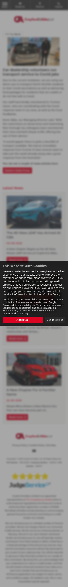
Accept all (23, 319)
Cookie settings (55, 320)
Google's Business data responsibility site (30, 303)
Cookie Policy (51, 294)
